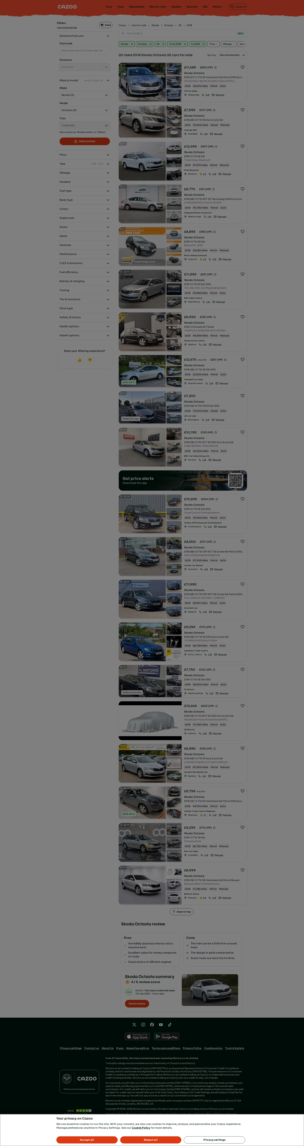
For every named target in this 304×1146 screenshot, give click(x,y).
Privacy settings (214, 1140)
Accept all (87, 1140)
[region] (152, 1130)
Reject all (151, 1140)
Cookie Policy (141, 1128)
